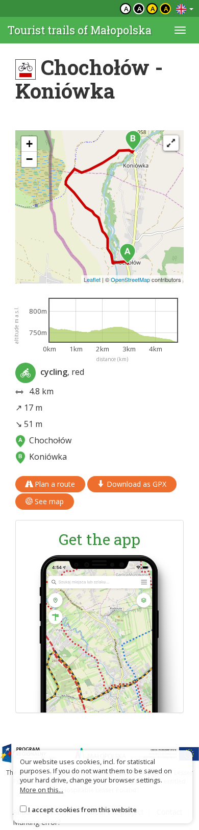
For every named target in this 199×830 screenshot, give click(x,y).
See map (48, 501)
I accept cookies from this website (82, 809)
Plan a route (54, 484)
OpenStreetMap (130, 279)
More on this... (41, 789)
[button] (127, 253)
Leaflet (92, 279)
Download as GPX (135, 484)
